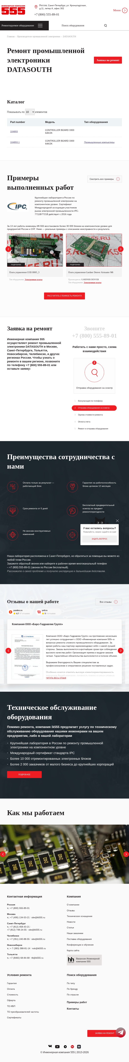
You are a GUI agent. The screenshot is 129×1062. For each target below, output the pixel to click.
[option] (35, 258)
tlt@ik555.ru (37, 958)
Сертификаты (14, 1017)
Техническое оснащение (79, 916)
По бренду (72, 989)
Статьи (70, 927)
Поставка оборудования (79, 939)
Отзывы (71, 910)
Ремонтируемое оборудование (18, 25)
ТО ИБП (11, 1006)
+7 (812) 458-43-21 (20, 926)
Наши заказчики (75, 933)
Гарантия (12, 983)
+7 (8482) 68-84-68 (20, 958)
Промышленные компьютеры (99, 142)
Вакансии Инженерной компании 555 (88, 960)
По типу (71, 983)
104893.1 (15, 142)
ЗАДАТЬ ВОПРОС (99, 539)
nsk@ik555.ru (39, 948)
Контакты (73, 1008)
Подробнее (24, 774)
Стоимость (12, 994)
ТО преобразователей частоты (23, 1012)
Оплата (11, 989)
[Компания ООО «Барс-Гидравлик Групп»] (27, 656)
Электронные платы (33, 279)
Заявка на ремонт (104, 1033)
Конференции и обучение (80, 944)
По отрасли (73, 994)
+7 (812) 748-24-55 (17, 929)
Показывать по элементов (27, 112)
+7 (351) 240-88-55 (20, 939)
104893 (14, 131)
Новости (71, 922)
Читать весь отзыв (56, 678)
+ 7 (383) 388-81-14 (20, 948)
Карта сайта (73, 950)
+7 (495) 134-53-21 (20, 917)
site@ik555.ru (38, 917)
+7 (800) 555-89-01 (46, 14)
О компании (73, 904)
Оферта (11, 1000)
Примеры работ (77, 1002)
